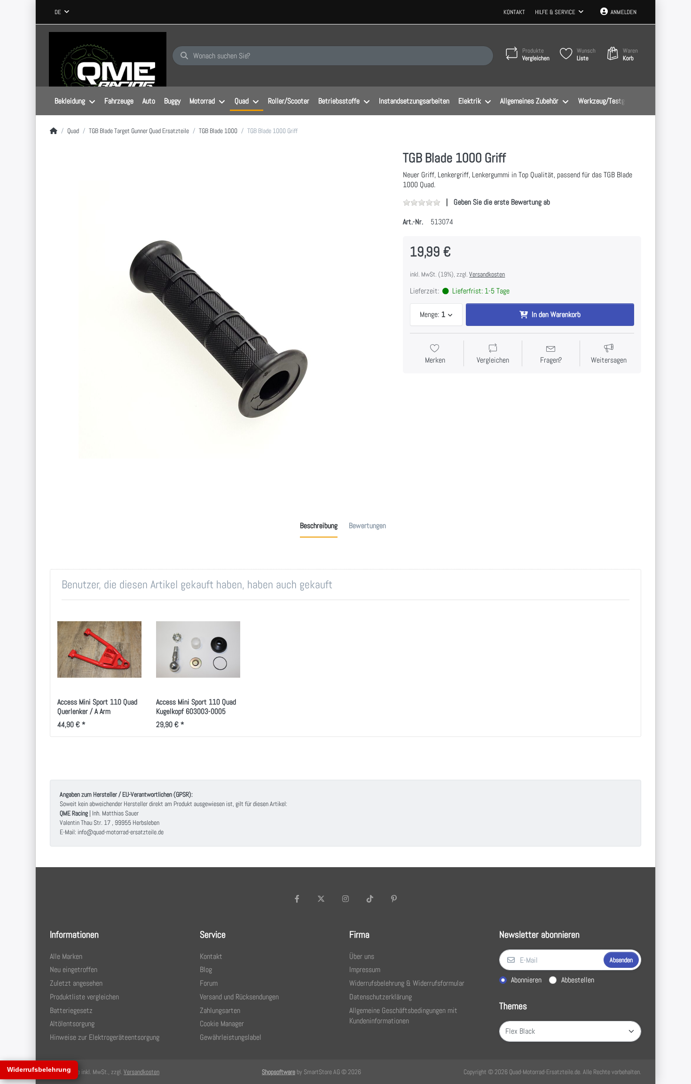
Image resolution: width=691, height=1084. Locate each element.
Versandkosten (487, 274)
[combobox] (62, 12)
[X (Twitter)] (321, 898)
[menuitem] (75, 101)
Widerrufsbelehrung (39, 1069)
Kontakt (514, 12)
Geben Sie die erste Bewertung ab (502, 202)
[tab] (319, 526)
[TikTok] (370, 898)
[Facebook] (297, 898)
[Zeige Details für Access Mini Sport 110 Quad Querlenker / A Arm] (99, 649)
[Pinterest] (394, 898)
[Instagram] (345, 898)
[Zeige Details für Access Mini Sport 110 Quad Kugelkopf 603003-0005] (198, 649)
